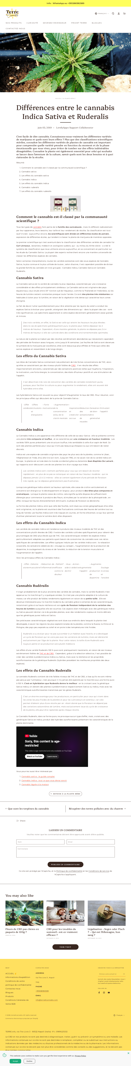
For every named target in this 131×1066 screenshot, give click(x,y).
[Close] (128, 1053)
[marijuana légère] (65, 204)
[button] (113, 13)
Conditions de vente (15, 981)
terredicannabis (17, 1015)
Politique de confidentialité (69, 871)
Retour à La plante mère (66, 794)
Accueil (58, 98)
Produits (10, 996)
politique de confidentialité (18, 985)
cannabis (37, 227)
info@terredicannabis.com (47, 1000)
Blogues (9, 992)
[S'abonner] (124, 974)
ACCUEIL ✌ (11, 973)
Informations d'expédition (18, 977)
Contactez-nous (13, 989)
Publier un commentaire (65, 864)
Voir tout (65, 947)
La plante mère (69, 98)
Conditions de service (99, 871)
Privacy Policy (80, 1056)
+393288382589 (42, 991)
